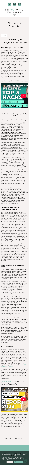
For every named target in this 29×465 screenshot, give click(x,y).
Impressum (9, 438)
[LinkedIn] (14, 4)
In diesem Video (6, 381)
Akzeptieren (18, 462)
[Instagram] (19, 4)
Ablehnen (10, 462)
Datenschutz (19, 438)
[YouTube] (9, 4)
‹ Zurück (4, 35)
